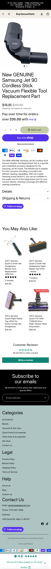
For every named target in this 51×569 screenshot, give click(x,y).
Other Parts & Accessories (13, 437)
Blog (4, 490)
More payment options (25, 144)
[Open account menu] (42, 14)
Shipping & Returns (16, 198)
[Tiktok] (47, 523)
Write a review (25, 360)
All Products (7, 419)
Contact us (7, 445)
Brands (5, 424)
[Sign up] (45, 397)
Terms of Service (9, 472)
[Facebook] (42, 523)
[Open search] (9, 14)
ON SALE (6, 441)
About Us (6, 485)
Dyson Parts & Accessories (14, 432)
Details (7, 191)
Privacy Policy (8, 459)
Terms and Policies (25, 544)
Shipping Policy (9, 468)
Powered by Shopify (36, 538)
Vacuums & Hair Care (11, 428)
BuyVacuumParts (20, 538)
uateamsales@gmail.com (19, 505)
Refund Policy (8, 463)
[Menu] (3, 14)
